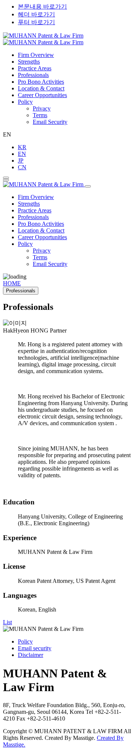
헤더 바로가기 (36, 14)
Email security (34, 648)
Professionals (33, 75)
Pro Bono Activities (41, 81)
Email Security (50, 122)
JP (20, 160)
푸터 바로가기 (36, 22)
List (7, 622)
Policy (25, 102)
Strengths (29, 61)
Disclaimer (30, 655)
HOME (12, 283)
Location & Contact (41, 88)
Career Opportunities (42, 95)
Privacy (42, 108)
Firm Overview (36, 55)
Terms (40, 115)
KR (22, 147)
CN (22, 167)
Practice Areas (34, 68)
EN (22, 154)
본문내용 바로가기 (42, 6)
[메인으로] (43, 38)
